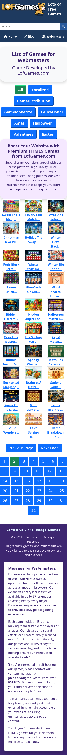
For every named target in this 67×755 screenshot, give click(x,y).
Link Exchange (35, 530)
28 (28, 500)
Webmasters (55, 36)
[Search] (63, 26)
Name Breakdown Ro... (55, 432)
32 (33, 510)
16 (28, 480)
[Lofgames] (24, 9)
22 (28, 490)
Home (12, 36)
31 (62, 500)
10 (26, 471)
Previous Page (21, 447)
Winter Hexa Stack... (55, 241)
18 (50, 480)
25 (62, 490)
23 (39, 490)
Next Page (49, 447)
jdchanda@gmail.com (24, 678)
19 (62, 480)
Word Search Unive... (56, 291)
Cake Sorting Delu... (33, 432)
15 (16, 480)
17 (39, 480)
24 (50, 490)
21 (16, 490)
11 (38, 471)
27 (16, 500)
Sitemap (54, 530)
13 (61, 471)
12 (49, 471)
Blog (31, 36)
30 (50, 500)
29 (39, 500)
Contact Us (15, 530)
